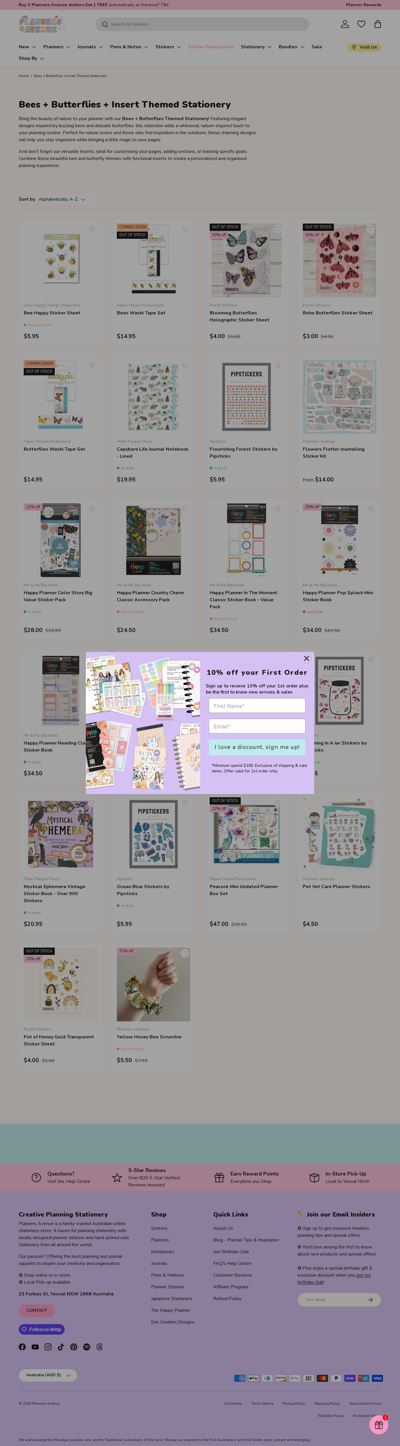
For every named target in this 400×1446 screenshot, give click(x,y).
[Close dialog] (306, 658)
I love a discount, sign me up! (257, 747)
